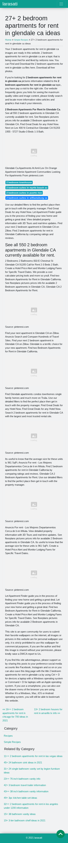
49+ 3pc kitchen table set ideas (20, 797)
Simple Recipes (12, 742)
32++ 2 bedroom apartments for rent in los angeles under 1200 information (31, 806)
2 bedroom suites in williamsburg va (26, 198)
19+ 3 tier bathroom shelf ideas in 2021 (24, 820)
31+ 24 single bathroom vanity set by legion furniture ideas (32, 770)
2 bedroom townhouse (19, 182)
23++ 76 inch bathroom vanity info (22, 778)
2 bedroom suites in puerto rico (24, 192)
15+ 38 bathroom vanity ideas (20, 814)
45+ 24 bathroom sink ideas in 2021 (23, 762)
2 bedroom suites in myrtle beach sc (26, 187)
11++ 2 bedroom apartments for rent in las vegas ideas (33, 756)
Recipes (8, 735)
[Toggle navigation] (61, 4)
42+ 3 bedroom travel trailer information (25, 785)
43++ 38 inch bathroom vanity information (26, 791)
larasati (9, 4)
